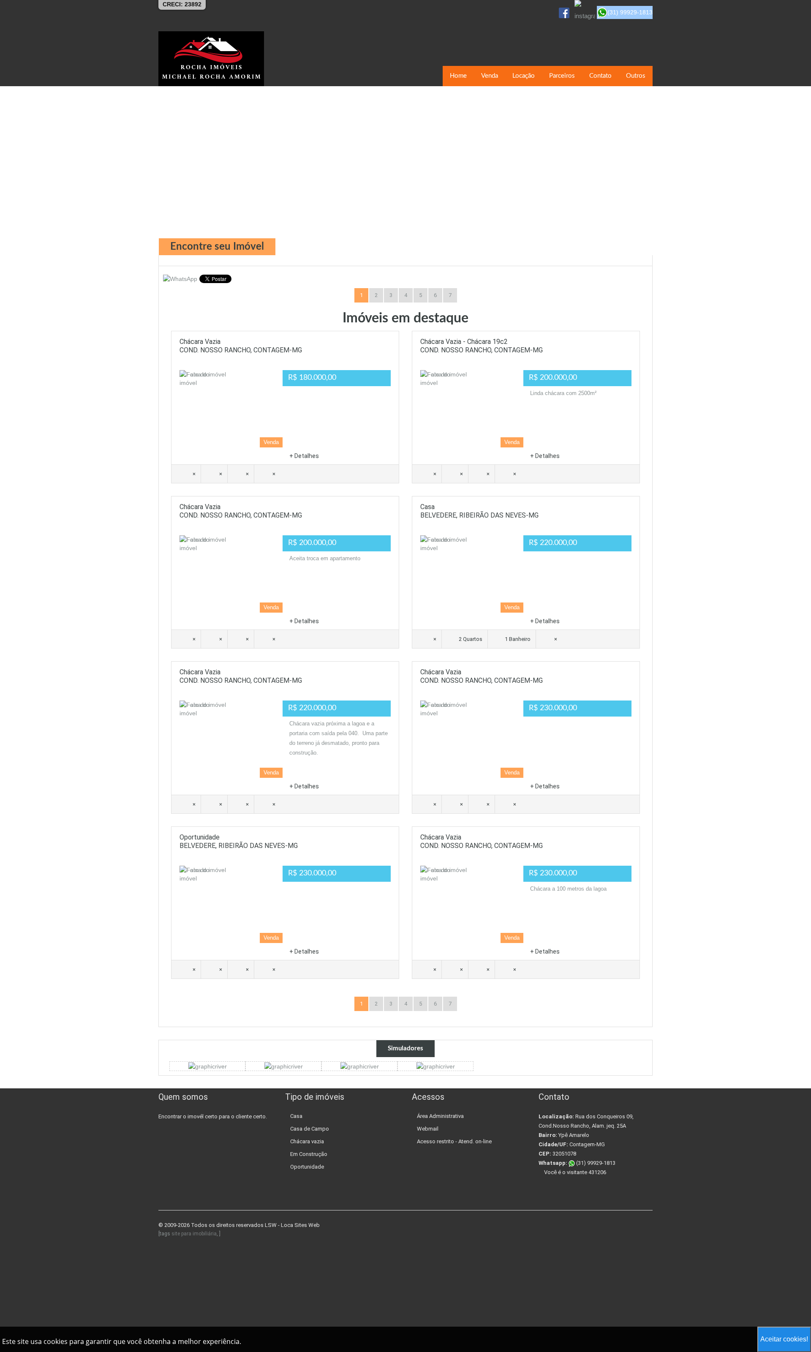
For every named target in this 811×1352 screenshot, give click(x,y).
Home (458, 76)
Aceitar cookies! (784, 1339)
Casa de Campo (309, 1129)
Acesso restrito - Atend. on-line (454, 1141)
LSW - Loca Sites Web (292, 1225)
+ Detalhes (304, 455)
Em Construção (308, 1154)
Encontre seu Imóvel (217, 247)
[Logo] (211, 58)
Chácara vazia (307, 1141)
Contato (600, 76)
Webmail (427, 1129)
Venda (489, 76)
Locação (523, 76)
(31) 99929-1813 (595, 1163)
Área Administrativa (440, 1116)
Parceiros (562, 76)
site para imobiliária (194, 1234)
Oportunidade (307, 1167)
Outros (635, 76)
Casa (296, 1116)
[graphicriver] (207, 1066)
